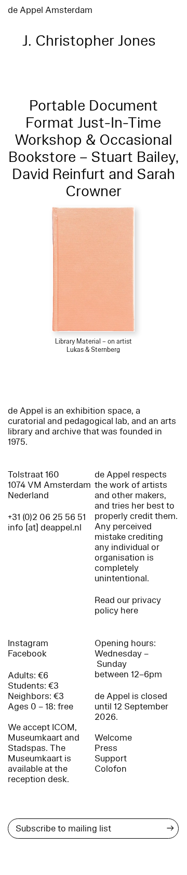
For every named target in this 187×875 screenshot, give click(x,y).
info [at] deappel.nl (45, 528)
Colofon (111, 769)
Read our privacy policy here (128, 605)
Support (111, 758)
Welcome (113, 738)
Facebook (27, 654)
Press (106, 748)
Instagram (28, 643)
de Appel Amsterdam (50, 10)
